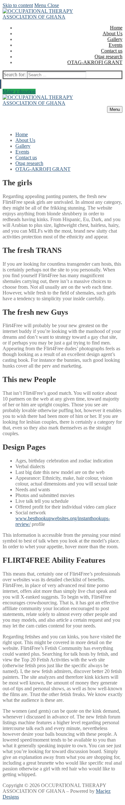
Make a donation (19, 91)
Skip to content (18, 5)
